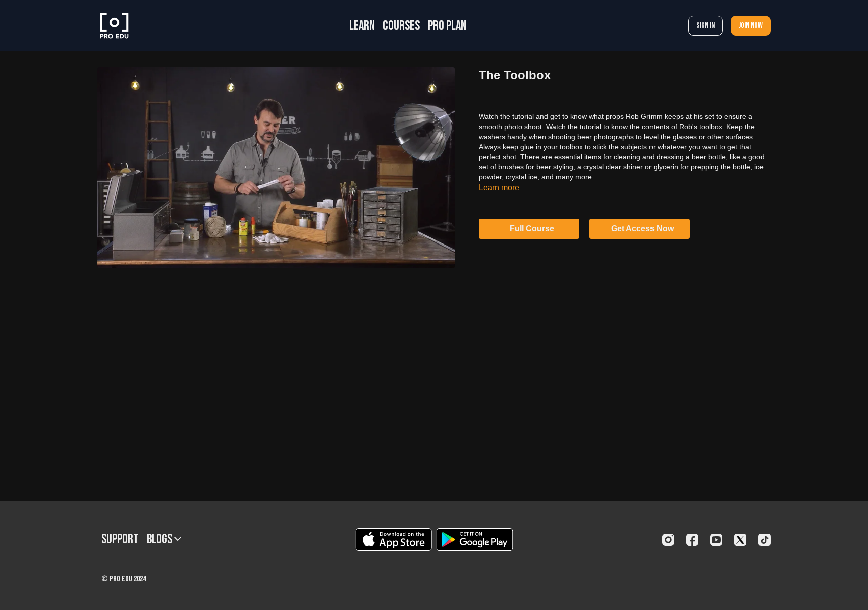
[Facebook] (692, 540)
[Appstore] (393, 539)
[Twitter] (740, 540)
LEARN (362, 26)
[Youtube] (716, 540)
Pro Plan (447, 26)
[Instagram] (668, 540)
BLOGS (160, 539)
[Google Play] (474, 539)
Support (120, 539)
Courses (401, 26)
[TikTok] (764, 540)
